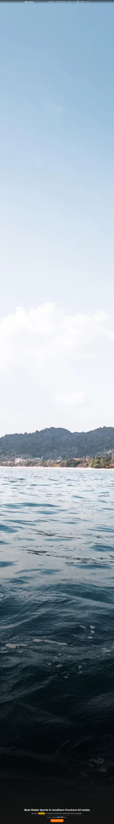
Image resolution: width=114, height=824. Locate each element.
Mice (74, 1)
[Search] (78, 2)
